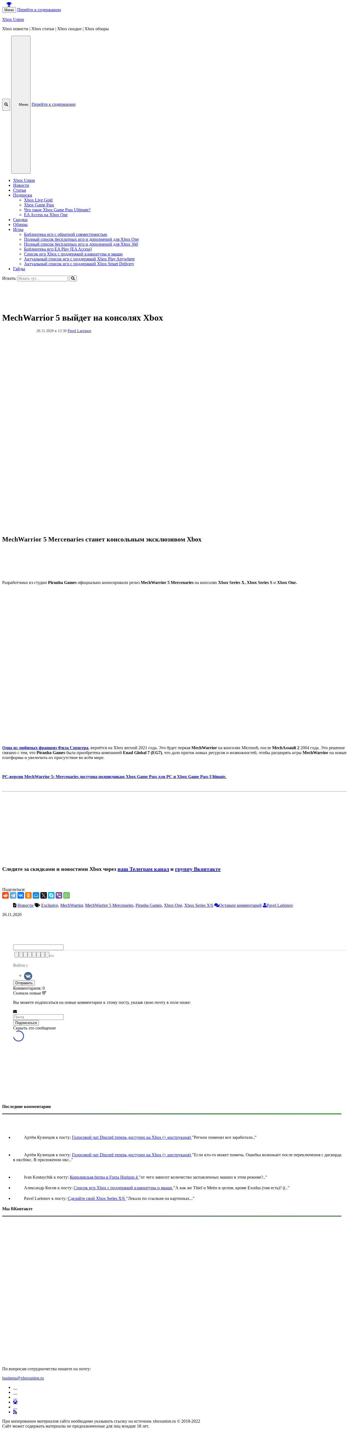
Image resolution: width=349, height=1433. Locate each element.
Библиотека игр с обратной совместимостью (65, 234)
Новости (21, 185)
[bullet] (38, 955)
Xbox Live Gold (38, 200)
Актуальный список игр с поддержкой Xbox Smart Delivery (79, 263)
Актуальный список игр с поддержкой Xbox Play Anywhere (79, 259)
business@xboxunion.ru (23, 1378)
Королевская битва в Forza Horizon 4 (104, 1177)
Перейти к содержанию (39, 9)
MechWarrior (71, 905)
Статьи (19, 190)
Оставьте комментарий (240, 905)
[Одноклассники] (28, 895)
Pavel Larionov (79, 331)
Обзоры (20, 224)
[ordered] (34, 955)
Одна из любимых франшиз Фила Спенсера (45, 747)
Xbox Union (13, 19)
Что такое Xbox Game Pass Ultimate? (57, 209)
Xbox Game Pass (39, 205)
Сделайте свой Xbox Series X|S (97, 1198)
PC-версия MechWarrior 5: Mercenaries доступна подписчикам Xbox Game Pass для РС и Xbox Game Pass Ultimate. (114, 776)
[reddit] (5, 895)
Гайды (19, 268)
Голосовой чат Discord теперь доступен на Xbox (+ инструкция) (132, 1137)
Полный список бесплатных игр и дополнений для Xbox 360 (81, 244)
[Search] (73, 278)
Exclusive (49, 905)
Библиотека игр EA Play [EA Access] (58, 249)
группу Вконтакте (198, 869)
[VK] (28, 975)
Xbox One (173, 905)
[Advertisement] (165, 293)
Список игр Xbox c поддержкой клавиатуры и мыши (73, 254)
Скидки (20, 219)
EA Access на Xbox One (46, 214)
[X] (43, 895)
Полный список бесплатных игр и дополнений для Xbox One (81, 239)
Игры (18, 229)
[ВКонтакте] (20, 895)
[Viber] (59, 895)
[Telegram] (13, 895)
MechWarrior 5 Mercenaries (109, 905)
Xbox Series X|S (198, 905)
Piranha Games (149, 905)
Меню (9, 10)
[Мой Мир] (36, 895)
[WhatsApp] (66, 895)
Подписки (22, 195)
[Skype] (51, 895)
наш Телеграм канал (143, 869)
